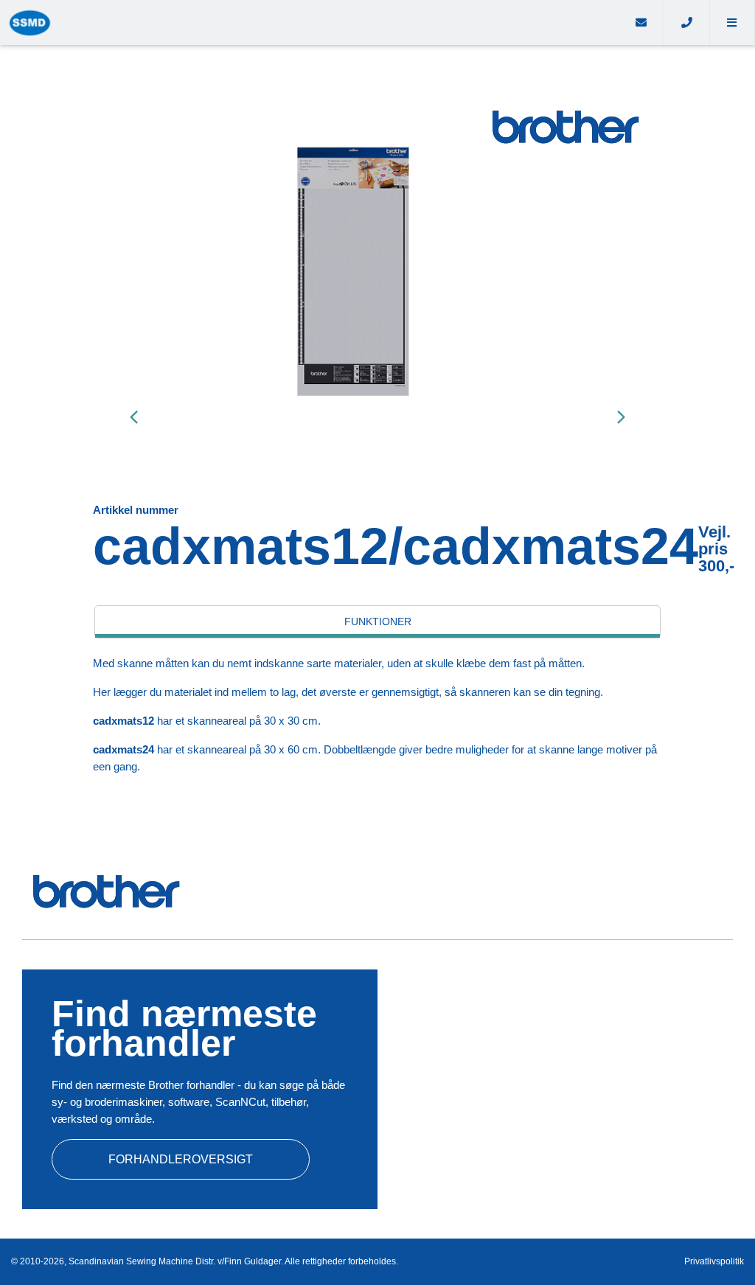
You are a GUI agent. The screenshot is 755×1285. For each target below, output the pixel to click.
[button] (732, 22)
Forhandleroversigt (180, 1159)
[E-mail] (641, 22)
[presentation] (133, 416)
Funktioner (377, 621)
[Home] (309, 22)
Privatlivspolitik (714, 1261)
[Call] (686, 22)
